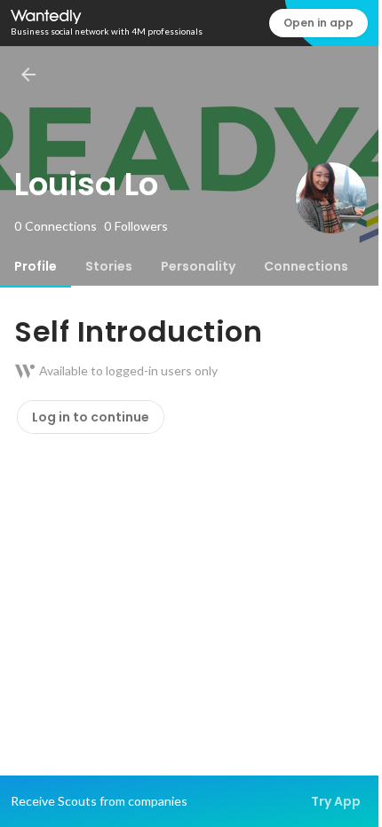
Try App (336, 801)
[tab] (35, 266)
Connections (306, 266)
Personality (198, 266)
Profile (35, 266)
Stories (108, 266)
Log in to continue (90, 417)
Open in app (318, 22)
